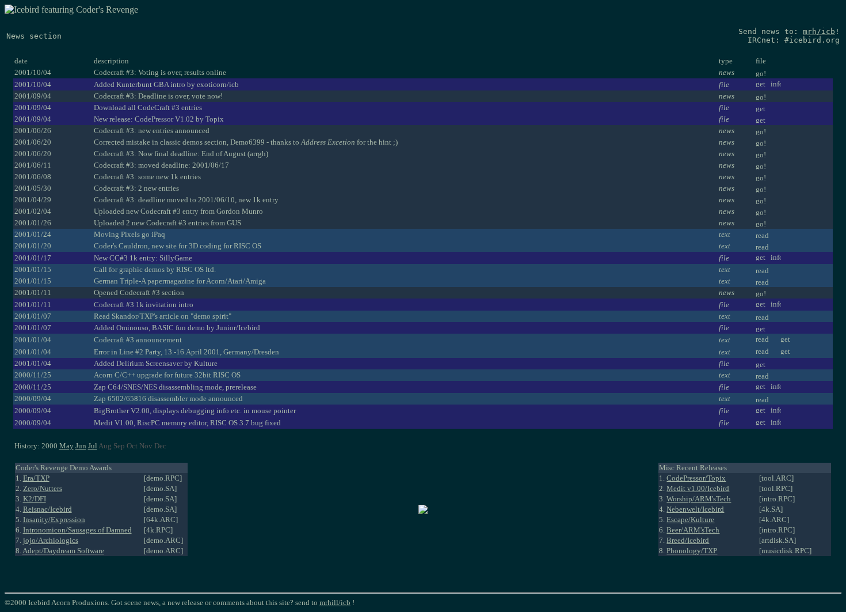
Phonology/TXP (691, 550)
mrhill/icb (334, 602)
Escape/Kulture (690, 519)
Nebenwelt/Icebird (695, 509)
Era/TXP (36, 478)
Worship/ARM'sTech (698, 498)
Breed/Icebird (687, 540)
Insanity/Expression (54, 519)
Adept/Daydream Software (63, 550)
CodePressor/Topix (696, 478)
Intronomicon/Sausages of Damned (77, 530)
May (66, 445)
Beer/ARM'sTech (692, 530)
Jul (92, 445)
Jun (80, 445)
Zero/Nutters (42, 488)
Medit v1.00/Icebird (697, 488)
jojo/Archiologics (50, 540)
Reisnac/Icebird (47, 509)
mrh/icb (819, 31)
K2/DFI (34, 498)
